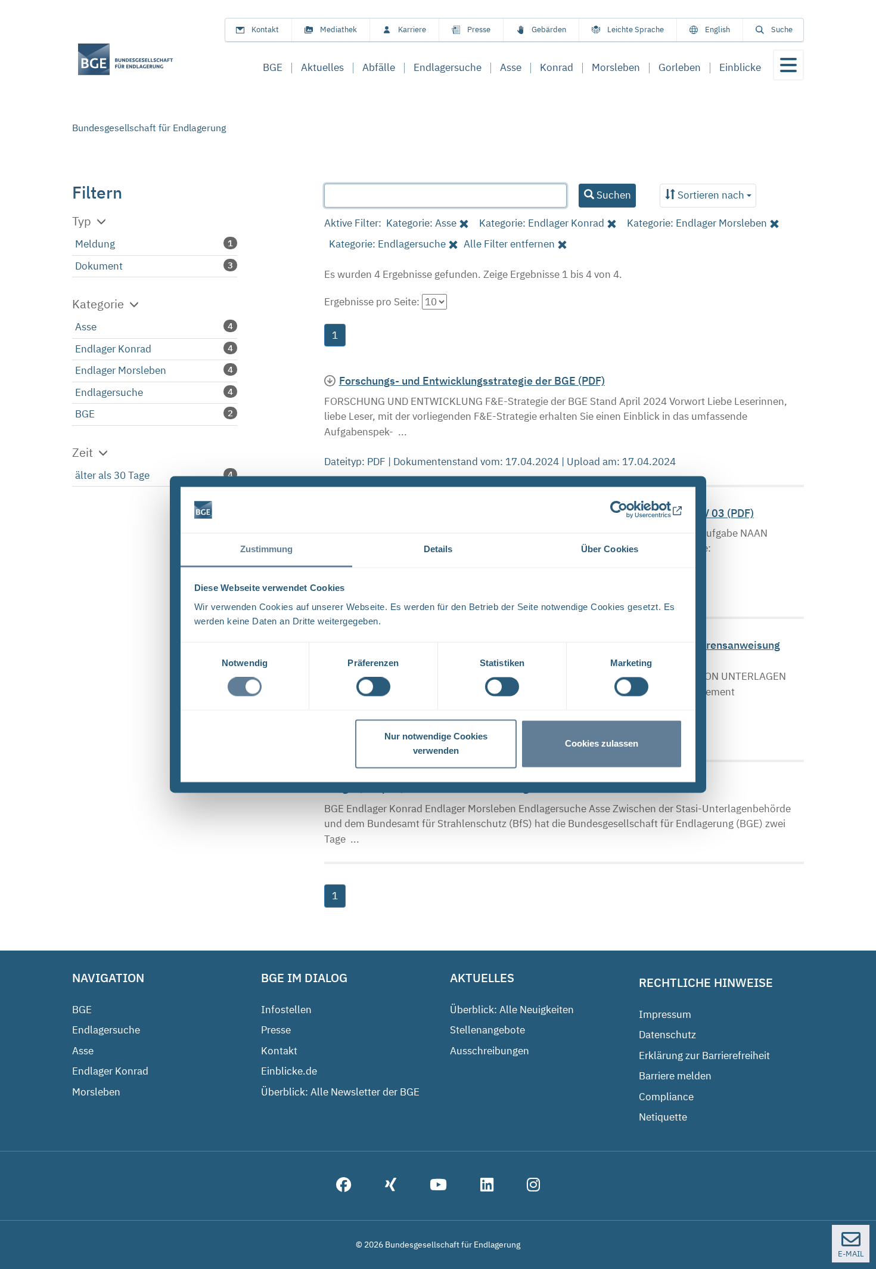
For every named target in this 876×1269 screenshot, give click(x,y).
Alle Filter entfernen (509, 243)
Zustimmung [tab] (266, 549)
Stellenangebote (487, 1029)
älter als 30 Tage (112, 475)
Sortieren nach (711, 195)
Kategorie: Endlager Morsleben (697, 223)
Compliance (666, 1096)
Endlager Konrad (113, 348)
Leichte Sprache (635, 29)
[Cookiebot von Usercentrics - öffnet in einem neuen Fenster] (630, 510)
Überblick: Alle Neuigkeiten (512, 1009)
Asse (86, 326)
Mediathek (338, 29)
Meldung (95, 243)
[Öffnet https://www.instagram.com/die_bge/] (533, 1186)
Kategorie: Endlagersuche (387, 243)
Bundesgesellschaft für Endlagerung (149, 128)
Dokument (99, 266)
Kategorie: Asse (421, 223)
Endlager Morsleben (120, 370)
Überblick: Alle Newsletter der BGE (340, 1091)
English (717, 29)
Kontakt (265, 29)
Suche (782, 29)
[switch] (373, 687)
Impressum (665, 1014)
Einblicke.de (289, 1071)
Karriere (412, 29)
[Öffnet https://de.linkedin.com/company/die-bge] (487, 1186)
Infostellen (286, 1009)
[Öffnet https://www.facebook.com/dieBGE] (343, 1186)
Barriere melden (675, 1075)
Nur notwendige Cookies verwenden (435, 743)
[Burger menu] (788, 65)
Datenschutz (667, 1034)
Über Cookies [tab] (609, 549)
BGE (85, 413)
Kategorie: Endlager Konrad (541, 223)
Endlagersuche (109, 392)
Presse (478, 29)
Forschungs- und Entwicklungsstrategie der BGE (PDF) (472, 381)
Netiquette (663, 1116)
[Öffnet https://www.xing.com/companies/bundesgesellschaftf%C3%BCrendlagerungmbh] (390, 1186)
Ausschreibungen (489, 1050)
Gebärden (549, 29)
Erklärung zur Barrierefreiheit (704, 1055)
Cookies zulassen (601, 743)
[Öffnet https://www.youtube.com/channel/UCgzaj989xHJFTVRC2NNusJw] (438, 1186)
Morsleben (96, 1091)
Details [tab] (438, 549)
